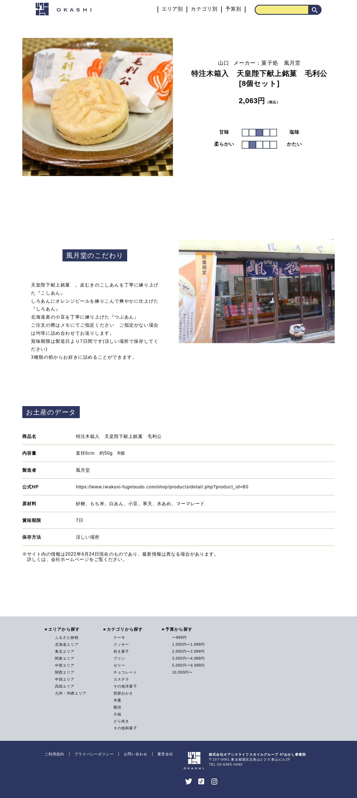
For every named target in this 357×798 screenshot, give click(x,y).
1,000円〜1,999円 (188, 644)
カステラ (121, 679)
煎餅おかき (123, 693)
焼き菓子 (121, 651)
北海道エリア (67, 644)
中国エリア (65, 679)
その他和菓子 (125, 728)
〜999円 (179, 637)
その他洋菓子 (125, 686)
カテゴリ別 (204, 9)
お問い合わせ (136, 754)
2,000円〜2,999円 (188, 651)
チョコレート (125, 672)
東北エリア (65, 651)
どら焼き (121, 721)
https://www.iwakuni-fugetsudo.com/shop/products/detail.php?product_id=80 (162, 486)
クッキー (121, 644)
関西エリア (65, 672)
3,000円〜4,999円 (188, 658)
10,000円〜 (182, 672)
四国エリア (65, 686)
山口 (223, 63)
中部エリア (65, 665)
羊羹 (117, 700)
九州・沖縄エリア (70, 693)
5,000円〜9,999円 (188, 665)
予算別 (233, 9)
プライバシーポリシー (94, 754)
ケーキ (119, 637)
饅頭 (117, 707)
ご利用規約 (54, 754)
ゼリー (119, 665)
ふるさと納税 (67, 637)
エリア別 (172, 9)
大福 (117, 714)
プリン (119, 658)
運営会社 (165, 754)
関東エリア (65, 658)
